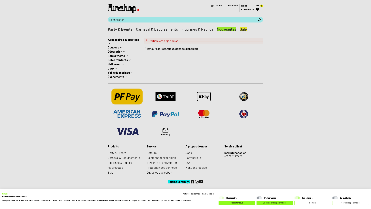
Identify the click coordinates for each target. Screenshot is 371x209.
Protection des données (192, 194)
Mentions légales (207, 194)
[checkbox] (221, 198)
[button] (6, 193)
